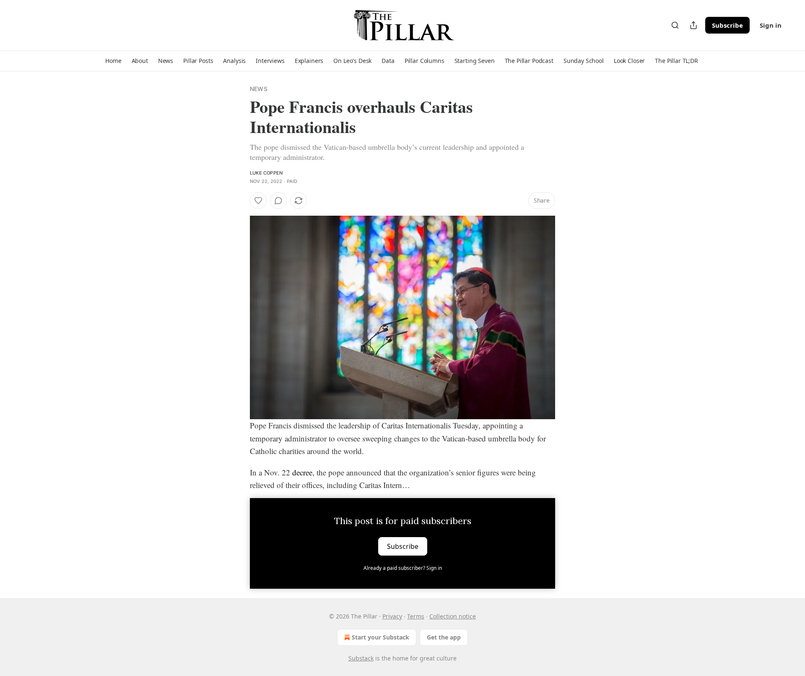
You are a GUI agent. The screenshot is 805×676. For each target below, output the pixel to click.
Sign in (771, 25)
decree (302, 472)
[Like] (258, 200)
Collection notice (452, 616)
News (258, 88)
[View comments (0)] (278, 200)
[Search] (675, 25)
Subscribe (727, 25)
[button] (113, 61)
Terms (415, 616)
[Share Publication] (693, 25)
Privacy (392, 616)
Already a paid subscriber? (403, 568)
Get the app (444, 637)
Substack (361, 658)
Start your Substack (380, 637)
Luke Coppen (266, 173)
